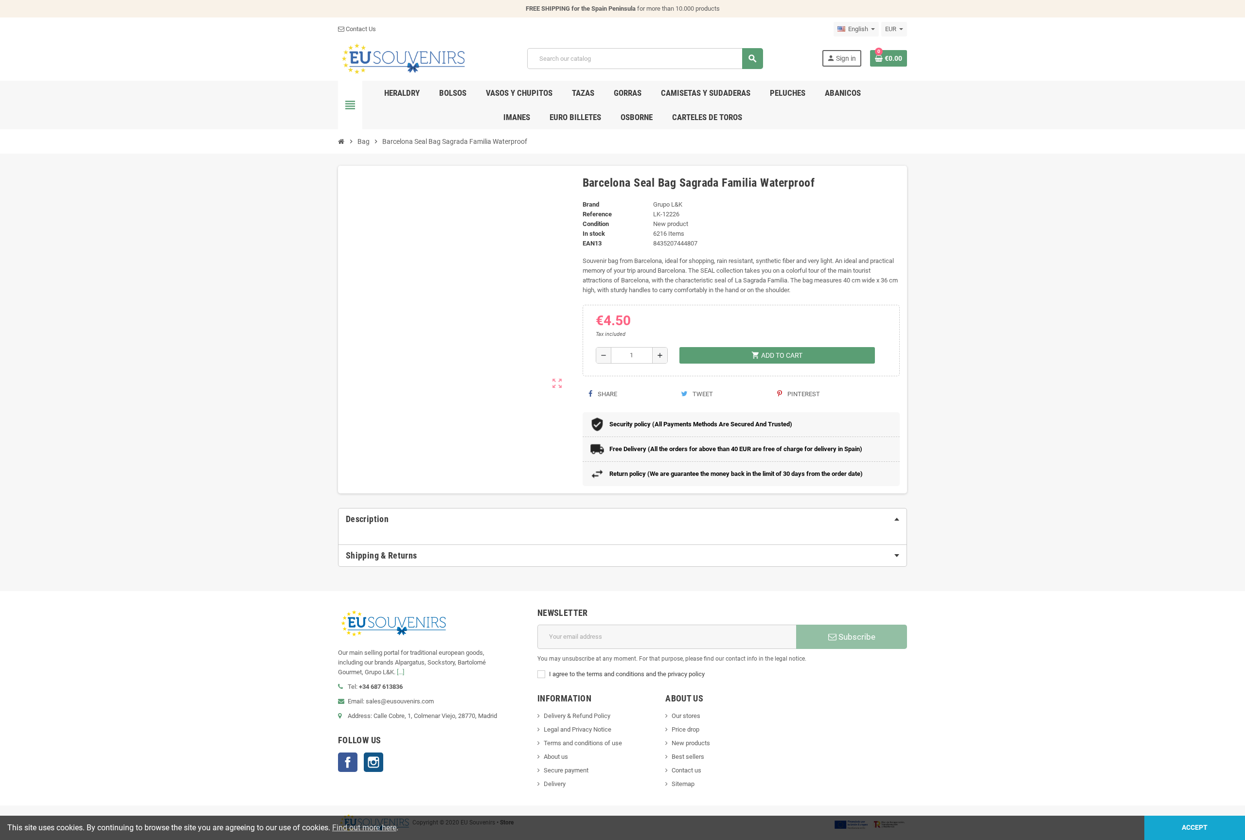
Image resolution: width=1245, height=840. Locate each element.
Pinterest (803, 394)
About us (556, 756)
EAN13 (592, 243)
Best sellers (688, 756)
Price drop (685, 729)
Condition (596, 224)
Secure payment (566, 770)
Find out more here (364, 827)
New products (691, 743)
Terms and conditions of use (583, 743)
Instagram (373, 762)
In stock (594, 233)
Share (606, 394)
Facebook (347, 762)
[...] (400, 672)
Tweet (702, 394)
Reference (597, 214)
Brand (591, 204)
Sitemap (683, 784)
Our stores (686, 715)
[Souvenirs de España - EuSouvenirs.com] (403, 58)
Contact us (686, 770)
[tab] (622, 519)
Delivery (555, 784)
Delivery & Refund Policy (577, 715)
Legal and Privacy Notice (577, 729)
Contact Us (360, 29)
